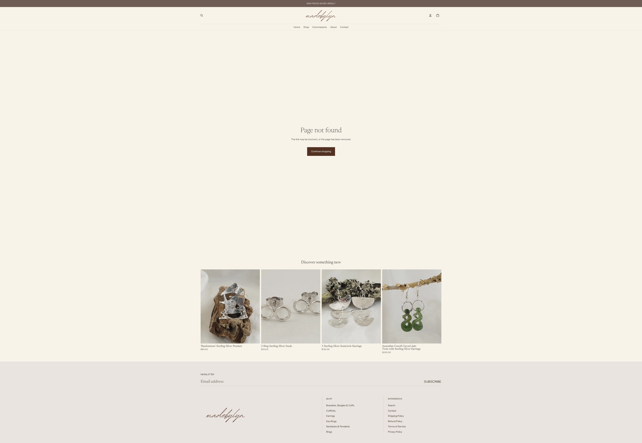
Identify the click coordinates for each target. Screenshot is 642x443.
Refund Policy (395, 421)
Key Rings (331, 421)
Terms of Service (397, 426)
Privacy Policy (395, 431)
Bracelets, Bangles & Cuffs (340, 405)
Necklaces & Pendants (338, 426)
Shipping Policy (396, 415)
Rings (329, 431)
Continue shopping (321, 151)
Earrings (330, 415)
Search (391, 405)
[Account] (430, 15)
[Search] (201, 15)
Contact (392, 410)
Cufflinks (331, 410)
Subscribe (432, 381)
